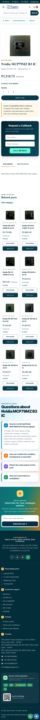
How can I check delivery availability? (17, 477)
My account (7, 604)
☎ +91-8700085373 (9, 663)
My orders (7, 608)
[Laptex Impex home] (17, 7)
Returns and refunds (11, 628)
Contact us (7, 597)
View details (10, 243)
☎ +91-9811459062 (9, 656)
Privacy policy (8, 621)
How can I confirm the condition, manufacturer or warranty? (20, 455)
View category (7, 203)
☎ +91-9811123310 (8, 660)
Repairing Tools (9, 580)
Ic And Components (19, 20)
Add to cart (20, 98)
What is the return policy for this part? (20, 466)
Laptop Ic (32, 20)
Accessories (8, 584)
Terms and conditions (11, 625)
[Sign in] (29, 7)
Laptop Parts (8, 573)
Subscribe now (20, 524)
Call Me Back (20, 151)
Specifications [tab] (23, 164)
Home (7, 20)
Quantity (4, 88)
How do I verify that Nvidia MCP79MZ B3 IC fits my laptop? (20, 425)
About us (6, 594)
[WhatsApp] (28, 557)
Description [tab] (8, 164)
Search (34, 13)
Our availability (9, 601)
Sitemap (6, 611)
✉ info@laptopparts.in (9, 667)
